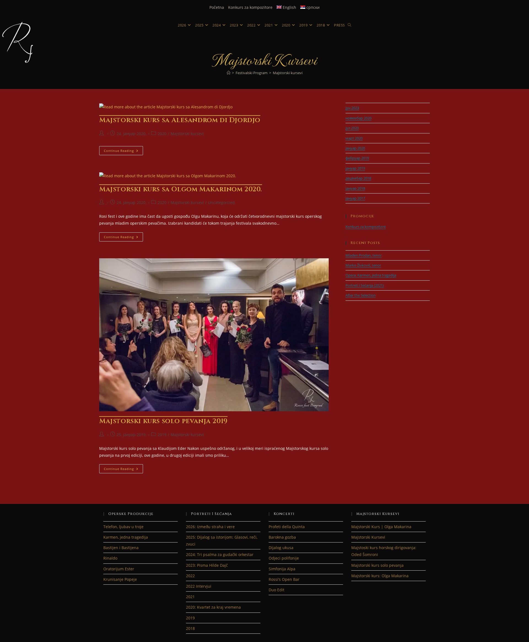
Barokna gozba (282, 537)
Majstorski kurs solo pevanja (377, 565)
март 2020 (354, 138)
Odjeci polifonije (284, 558)
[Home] (228, 72)
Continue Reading (123, 151)
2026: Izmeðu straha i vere (210, 526)
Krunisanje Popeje (120, 579)
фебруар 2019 (357, 157)
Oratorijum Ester (118, 568)
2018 (190, 628)
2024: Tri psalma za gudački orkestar (219, 554)
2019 (162, 434)
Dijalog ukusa (281, 547)
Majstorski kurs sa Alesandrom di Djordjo (179, 120)
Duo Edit (276, 589)
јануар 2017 (355, 198)
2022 (190, 575)
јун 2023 (352, 107)
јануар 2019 (355, 168)
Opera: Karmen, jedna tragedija (371, 275)
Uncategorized (221, 202)
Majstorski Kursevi (368, 537)
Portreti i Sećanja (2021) (365, 285)
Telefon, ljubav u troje (123, 526)
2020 (162, 133)
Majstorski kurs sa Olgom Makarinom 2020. (180, 189)
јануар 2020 (355, 148)
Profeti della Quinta (287, 526)
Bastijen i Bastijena (121, 547)
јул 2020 (352, 127)
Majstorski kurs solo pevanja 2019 (163, 421)
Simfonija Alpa (282, 568)
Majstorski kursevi (288, 72)
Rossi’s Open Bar (284, 579)
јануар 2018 (355, 188)
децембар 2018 (358, 178)
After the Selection (361, 295)
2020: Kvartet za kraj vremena (213, 607)
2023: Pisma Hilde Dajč (207, 565)
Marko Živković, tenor (363, 265)
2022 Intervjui (198, 586)
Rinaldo (110, 558)
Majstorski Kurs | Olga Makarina (381, 526)
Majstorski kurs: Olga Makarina (380, 575)
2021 (190, 596)
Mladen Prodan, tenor (364, 255)
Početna (216, 7)
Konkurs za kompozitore (250, 7)
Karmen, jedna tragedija (125, 537)
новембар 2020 (358, 117)
